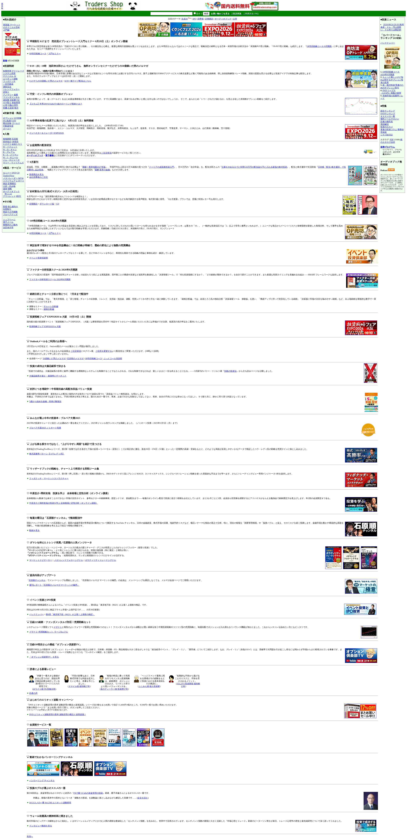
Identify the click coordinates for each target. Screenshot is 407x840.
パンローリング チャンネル (42, 780)
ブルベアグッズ (10, 214)
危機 (5, 108)
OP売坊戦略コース (37, 53)
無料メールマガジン (389, 119)
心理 (5, 105)
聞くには (8, 194)
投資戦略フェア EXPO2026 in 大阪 (45, 326)
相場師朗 (7, 139)
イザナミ (58, 627)
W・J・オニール (10, 157)
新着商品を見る (36, 174)
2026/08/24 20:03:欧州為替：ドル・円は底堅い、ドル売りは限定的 (392, 27)
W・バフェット (10, 147)
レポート (20, 181)
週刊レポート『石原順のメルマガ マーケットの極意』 (54, 585)
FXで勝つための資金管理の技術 (88, 793)
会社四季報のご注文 (38, 177)
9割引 (18, 196)
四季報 (200, 19)
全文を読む (143, 798)
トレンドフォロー (11, 89)
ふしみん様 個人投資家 (149, 686)
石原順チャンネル (37, 580)
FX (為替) (7, 121)
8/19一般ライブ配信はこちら (78, 81)
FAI (17, 100)
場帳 (10, 189)
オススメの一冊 (387, 116)
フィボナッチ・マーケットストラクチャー (49, 478)
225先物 (17, 118)
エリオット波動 (10, 79)
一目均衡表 (8, 84)
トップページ (9, 219)
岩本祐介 (7, 141)
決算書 (13, 100)
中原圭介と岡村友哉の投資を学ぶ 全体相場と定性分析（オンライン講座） (63, 503)
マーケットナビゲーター (40, 560)
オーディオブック (11, 191)
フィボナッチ (9, 81)
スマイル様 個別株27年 (79, 686)
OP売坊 (15, 141)
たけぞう (7, 144)
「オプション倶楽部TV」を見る (44, 657)
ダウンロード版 (47, 204)
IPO (194, 19)
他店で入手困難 (10, 212)
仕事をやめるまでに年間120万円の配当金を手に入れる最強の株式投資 (254, 167)
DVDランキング (387, 113)
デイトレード (18, 71)
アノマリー (8, 95)
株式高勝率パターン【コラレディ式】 (46, 454)
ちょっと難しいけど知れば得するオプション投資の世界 (391, 80)
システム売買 (9, 73)
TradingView (8, 175)
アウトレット (9, 196)
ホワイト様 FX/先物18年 (44, 689)
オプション (8, 118)
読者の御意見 (386, 121)
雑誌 (5, 183)
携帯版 (2, 6)
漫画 (5, 189)
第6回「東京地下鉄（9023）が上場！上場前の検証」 (70, 614)
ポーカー (7, 129)
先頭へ (30, 836)
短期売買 (7, 71)
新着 (5, 60)
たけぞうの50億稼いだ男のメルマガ (45, 81)
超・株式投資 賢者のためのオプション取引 (392, 86)
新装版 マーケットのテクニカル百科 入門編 (11, 27)
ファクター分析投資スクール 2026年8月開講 (49, 279)
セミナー (7, 173)
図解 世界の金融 (102, 170)
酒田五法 (7, 87)
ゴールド (16, 123)
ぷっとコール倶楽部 (112, 358)
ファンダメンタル (11, 97)
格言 (16, 108)
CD (18, 173)
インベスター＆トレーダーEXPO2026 (46, 133)
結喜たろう (17, 144)
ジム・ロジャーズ (11, 160)
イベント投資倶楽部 (38, 258)
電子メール (8, 222)
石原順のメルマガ (75, 358)
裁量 (16, 95)
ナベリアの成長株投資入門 (161, 167)
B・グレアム (9, 152)
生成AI (184, 19)
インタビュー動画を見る (40, 826)
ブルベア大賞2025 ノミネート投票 (45, 428)
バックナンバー (36, 614)
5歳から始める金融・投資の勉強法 (45, 401)
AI (15, 76)
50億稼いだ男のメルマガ (54, 358)
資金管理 (16, 102)
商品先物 (7, 123)
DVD (14, 173)
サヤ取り (7, 102)
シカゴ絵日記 (386, 135)
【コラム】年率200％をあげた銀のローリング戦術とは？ (55, 104)
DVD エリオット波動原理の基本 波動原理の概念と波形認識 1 (57, 714)
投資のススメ (386, 127)
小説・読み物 (9, 186)
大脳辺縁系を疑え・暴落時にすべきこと (47, 376)
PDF (391, 139)
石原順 (15, 139)
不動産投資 (8, 126)
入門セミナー (54, 53)
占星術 (11, 108)
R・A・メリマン (10, 155)
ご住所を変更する (103, 351)
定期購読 (12, 183)
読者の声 (33, 693)
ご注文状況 (106, 153)
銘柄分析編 (49, 309)
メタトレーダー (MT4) (13, 178)
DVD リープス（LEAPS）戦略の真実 (390, 91)
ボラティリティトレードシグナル (100, 560)
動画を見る (34, 530)
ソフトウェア (9, 181)
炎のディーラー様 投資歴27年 (114, 689)
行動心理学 (13, 105)
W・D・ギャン (10, 149)
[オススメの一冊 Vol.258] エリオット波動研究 (50, 802)
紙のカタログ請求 (391, 140)
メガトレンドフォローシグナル (68, 560)
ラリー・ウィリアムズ (13, 163)
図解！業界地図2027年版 (94, 167)
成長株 (6, 100)
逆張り (6, 92)
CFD (14, 121)
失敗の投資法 (230, 371)
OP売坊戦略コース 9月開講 (319, 46)
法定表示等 (8, 227)
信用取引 (7, 209)
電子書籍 (49, 155)
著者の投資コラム (388, 129)
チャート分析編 (51, 306)
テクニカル (8, 76)
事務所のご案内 (10, 225)
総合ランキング (387, 111)
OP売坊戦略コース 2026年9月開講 (390, 73)
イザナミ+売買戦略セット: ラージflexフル (48, 632)
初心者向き (13, 206)
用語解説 (384, 124)
